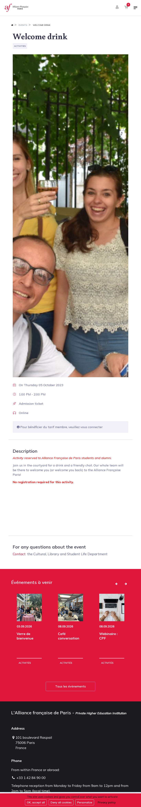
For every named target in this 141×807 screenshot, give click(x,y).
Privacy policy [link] (107, 802)
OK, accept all (36, 802)
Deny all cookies (61, 802)
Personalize (84, 802)
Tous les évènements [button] (70, 686)
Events (23, 25)
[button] (116, 583)
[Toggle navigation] (135, 9)
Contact (19, 554)
